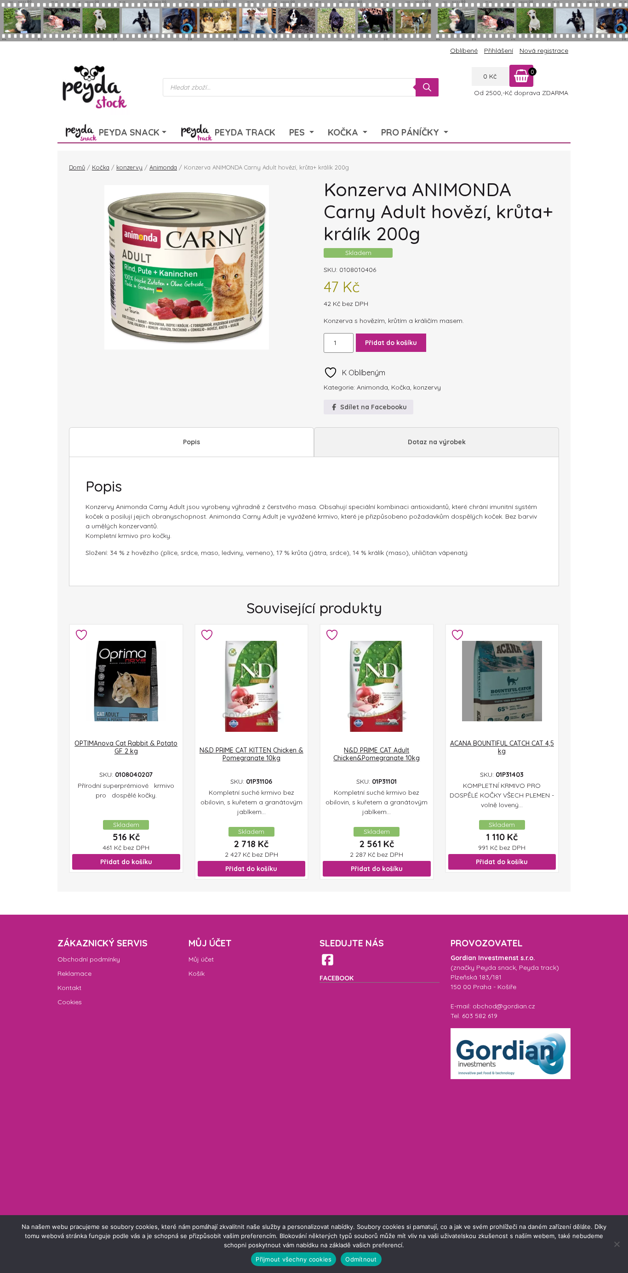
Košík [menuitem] (196, 973)
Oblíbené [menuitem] (464, 50)
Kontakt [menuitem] (69, 988)
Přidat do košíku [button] (126, 862)
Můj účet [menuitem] (201, 959)
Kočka (100, 167)
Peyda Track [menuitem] (245, 132)
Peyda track (537, 967)
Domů (77, 167)
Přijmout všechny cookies (293, 1259)
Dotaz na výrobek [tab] (437, 442)
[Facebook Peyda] (328, 959)
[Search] (427, 87)
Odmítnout (361, 1259)
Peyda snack (496, 967)
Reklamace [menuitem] (74, 973)
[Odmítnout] (616, 1244)
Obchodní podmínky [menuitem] (88, 959)
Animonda (163, 167)
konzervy (129, 167)
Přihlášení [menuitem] (498, 50)
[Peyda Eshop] (93, 87)
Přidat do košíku (391, 343)
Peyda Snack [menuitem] (129, 132)
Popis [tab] (191, 442)
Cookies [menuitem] (69, 1002)
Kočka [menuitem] (344, 132)
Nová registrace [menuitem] (544, 50)
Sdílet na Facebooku (372, 407)
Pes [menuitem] (298, 132)
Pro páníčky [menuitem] (411, 132)
